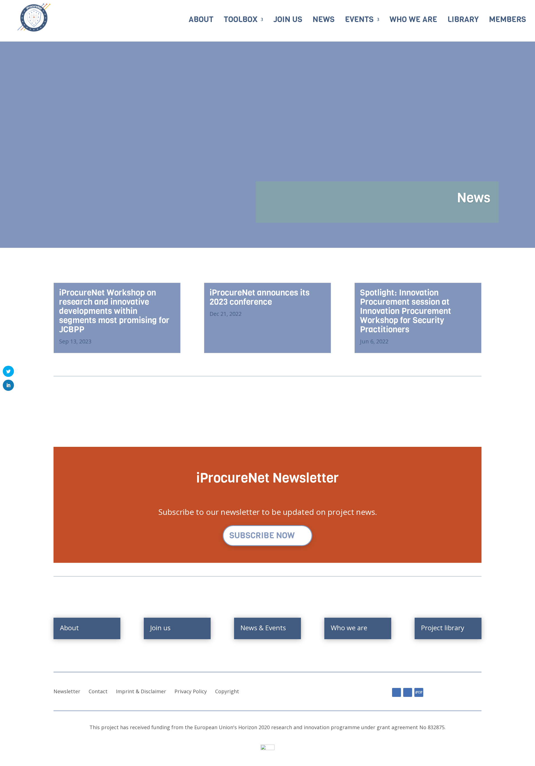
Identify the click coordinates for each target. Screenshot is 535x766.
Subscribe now (262, 535)
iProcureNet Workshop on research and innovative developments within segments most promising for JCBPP (114, 311)
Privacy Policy (190, 691)
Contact (98, 691)
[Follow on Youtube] (407, 692)
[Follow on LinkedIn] (396, 692)
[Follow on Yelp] (418, 692)
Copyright (227, 691)
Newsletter (67, 691)
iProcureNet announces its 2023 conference (260, 297)
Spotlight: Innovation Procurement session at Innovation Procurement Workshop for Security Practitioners (405, 311)
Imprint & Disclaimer (141, 691)
